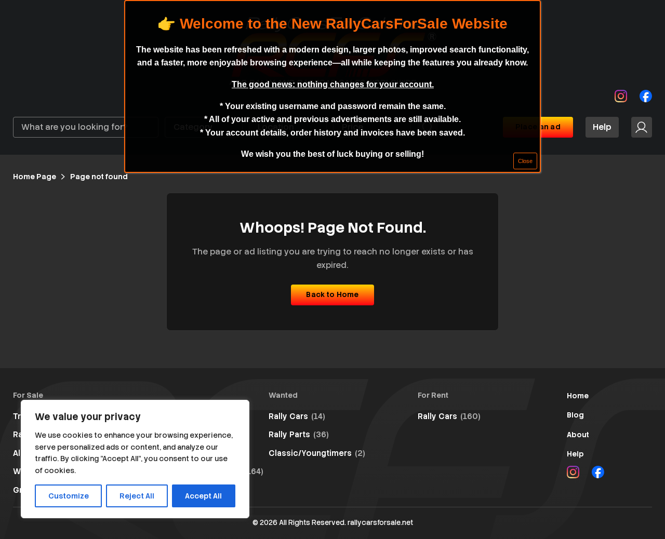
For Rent (433, 395)
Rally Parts (299, 434)
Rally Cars (297, 416)
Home (578, 395)
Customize (68, 496)
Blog (575, 415)
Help (602, 127)
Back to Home (332, 294)
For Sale (28, 395)
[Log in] (641, 127)
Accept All (203, 496)
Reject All (136, 496)
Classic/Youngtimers (317, 453)
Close (525, 161)
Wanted (283, 395)
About (578, 434)
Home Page (34, 176)
